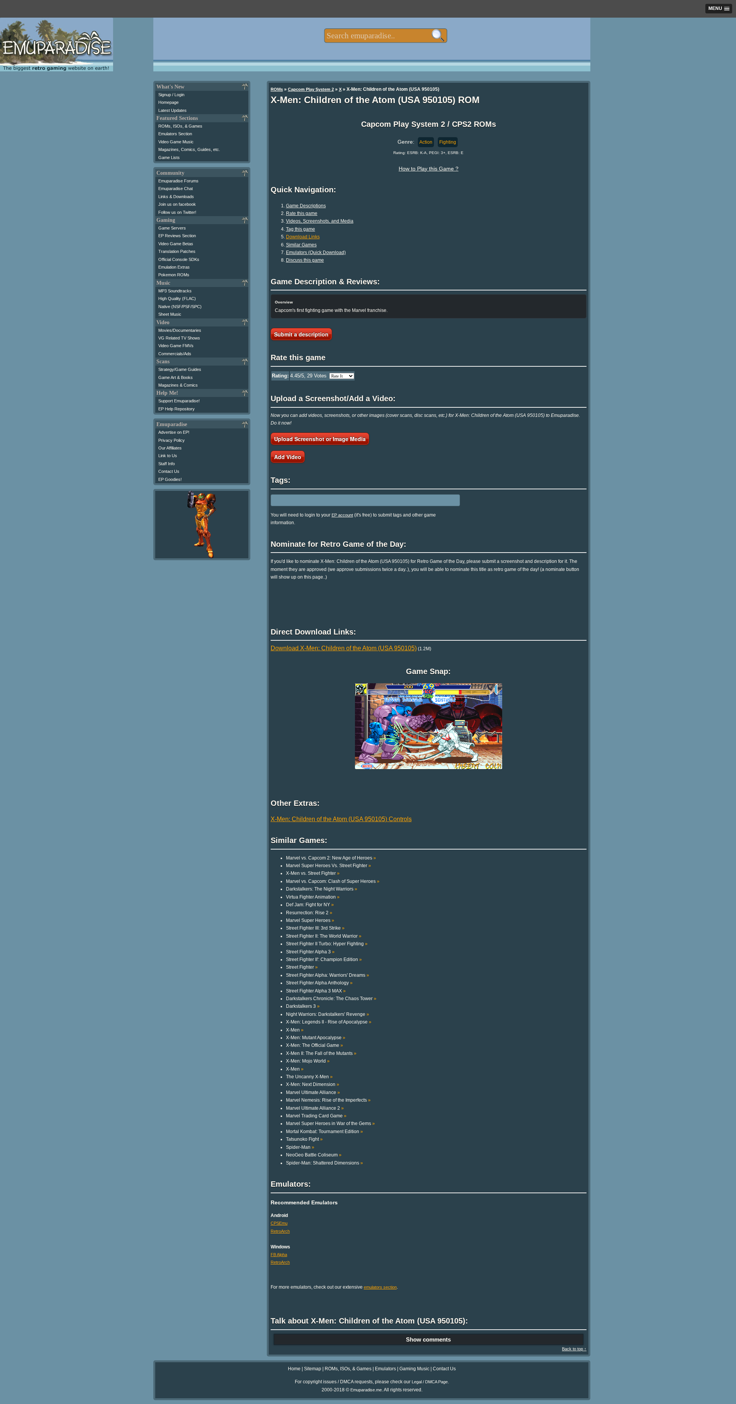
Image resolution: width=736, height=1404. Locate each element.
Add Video (287, 457)
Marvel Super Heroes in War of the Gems (330, 1123)
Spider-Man (300, 1147)
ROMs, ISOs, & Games (180, 126)
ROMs (277, 89)
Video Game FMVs (176, 345)
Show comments (428, 1339)
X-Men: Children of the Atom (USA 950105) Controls (341, 819)
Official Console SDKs (178, 259)
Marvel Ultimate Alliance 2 (315, 1108)
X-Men (295, 1030)
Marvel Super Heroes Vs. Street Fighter (328, 865)
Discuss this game (305, 260)
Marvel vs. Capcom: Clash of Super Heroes (333, 881)
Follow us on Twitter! (177, 212)
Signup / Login (171, 94)
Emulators (385, 1368)
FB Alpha (279, 1254)
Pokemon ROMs (173, 274)
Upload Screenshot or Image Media (320, 439)
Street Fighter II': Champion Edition (324, 959)
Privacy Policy (171, 440)
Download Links (303, 236)
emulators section (380, 1287)
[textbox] (385, 35)
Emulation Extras (174, 267)
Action (425, 142)
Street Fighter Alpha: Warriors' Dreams (327, 975)
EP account (342, 515)
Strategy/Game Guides (179, 369)
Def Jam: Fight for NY (310, 904)
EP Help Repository (176, 409)
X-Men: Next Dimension (312, 1084)
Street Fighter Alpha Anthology (319, 983)
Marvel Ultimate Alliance (313, 1092)
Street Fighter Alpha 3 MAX (316, 991)
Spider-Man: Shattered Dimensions (324, 1163)
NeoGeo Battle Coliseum (314, 1155)
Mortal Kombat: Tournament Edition (324, 1131)
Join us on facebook (177, 204)
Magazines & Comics (178, 385)
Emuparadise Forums (178, 181)
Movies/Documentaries (179, 330)
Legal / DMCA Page (430, 1381)
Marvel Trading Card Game (316, 1116)
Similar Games (301, 245)
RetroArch (280, 1231)
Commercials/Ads (174, 353)
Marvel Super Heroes (310, 920)
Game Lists (169, 157)
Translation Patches (177, 251)
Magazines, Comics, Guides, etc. (189, 149)
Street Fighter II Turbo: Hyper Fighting (327, 943)
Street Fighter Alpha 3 (310, 952)
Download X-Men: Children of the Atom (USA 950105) (344, 648)
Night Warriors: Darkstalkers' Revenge (327, 1014)
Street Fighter (302, 967)
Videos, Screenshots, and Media (319, 221)
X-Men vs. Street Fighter (313, 873)
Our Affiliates (170, 448)
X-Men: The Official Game (314, 1045)
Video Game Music (176, 141)
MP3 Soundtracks (175, 291)
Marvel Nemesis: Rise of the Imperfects (328, 1100)
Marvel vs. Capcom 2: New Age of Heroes (331, 858)
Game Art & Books (175, 377)
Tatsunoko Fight (304, 1139)
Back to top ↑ (574, 1349)
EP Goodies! (170, 479)
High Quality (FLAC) (177, 298)
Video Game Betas (175, 243)
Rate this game (301, 213)
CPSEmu (279, 1223)
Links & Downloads (176, 196)
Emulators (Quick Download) (316, 252)
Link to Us (167, 455)
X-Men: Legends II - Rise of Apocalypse (328, 1022)
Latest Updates (172, 110)
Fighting (447, 142)
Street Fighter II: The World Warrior (323, 936)
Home (294, 1368)
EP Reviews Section (177, 235)
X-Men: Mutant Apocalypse (315, 1037)
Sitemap (312, 1368)
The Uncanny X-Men (309, 1076)
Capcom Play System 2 (311, 89)
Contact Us (168, 471)
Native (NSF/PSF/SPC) (180, 306)
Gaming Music (414, 1368)
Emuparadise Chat (175, 188)
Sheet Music (169, 314)
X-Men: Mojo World (308, 1061)
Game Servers (172, 228)
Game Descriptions (306, 205)
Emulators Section (175, 133)
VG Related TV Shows (179, 338)
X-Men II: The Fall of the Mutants (321, 1053)
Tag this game (300, 229)
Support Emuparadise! (179, 401)
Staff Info (166, 463)
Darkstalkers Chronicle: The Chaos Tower (331, 998)
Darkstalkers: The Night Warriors (321, 889)
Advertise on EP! (173, 432)
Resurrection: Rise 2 (309, 912)
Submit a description (301, 334)
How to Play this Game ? (428, 169)
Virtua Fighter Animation (313, 897)
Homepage (168, 102)
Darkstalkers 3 (303, 1006)
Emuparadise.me (366, 1390)
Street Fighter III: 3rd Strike (315, 928)
